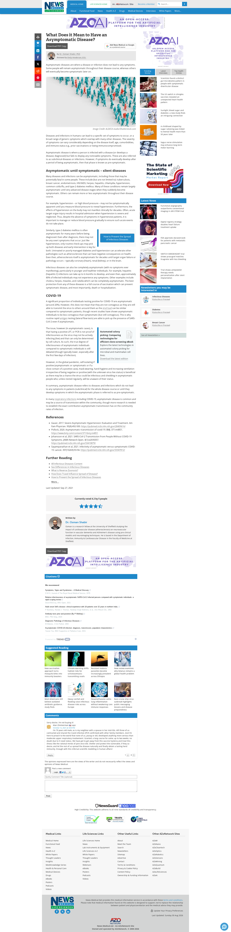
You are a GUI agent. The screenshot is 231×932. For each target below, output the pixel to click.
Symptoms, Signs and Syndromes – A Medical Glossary (67, 590)
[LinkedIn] (38, 50)
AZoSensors (157, 858)
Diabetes (156, 309)
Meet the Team (124, 844)
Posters (49, 882)
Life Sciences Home (98, 4)
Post (48, 796)
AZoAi (154, 875)
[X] (38, 64)
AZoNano (156, 844)
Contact (121, 861)
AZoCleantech (158, 847)
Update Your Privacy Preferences (168, 910)
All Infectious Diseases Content (66, 463)
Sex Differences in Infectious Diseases (70, 467)
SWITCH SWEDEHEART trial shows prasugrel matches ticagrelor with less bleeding (173, 256)
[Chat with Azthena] (224, 927)
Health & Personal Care (56, 868)
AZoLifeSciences (159, 872)
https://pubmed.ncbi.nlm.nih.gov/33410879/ (73, 443)
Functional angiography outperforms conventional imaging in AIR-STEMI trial (172, 208)
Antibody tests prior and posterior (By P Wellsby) (64, 614)
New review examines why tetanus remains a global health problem (124, 671)
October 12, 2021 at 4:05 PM (64, 728)
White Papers (52, 854)
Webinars (87, 865)
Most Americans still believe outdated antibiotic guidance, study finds (54, 703)
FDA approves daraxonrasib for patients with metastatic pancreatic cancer (173, 240)
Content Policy (124, 872)
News (48, 847)
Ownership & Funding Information (133, 875)
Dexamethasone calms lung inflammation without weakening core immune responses (101, 703)
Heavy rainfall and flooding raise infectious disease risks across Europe (78, 703)
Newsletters (123, 851)
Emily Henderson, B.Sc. (76, 57)
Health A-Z (50, 851)
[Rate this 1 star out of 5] (81, 506)
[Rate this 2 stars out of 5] (86, 506)
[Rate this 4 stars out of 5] (95, 506)
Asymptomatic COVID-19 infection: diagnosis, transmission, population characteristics (78, 628)
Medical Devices (53, 872)
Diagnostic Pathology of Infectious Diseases (62, 621)
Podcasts (50, 885)
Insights (49, 861)
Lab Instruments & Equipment (96, 847)
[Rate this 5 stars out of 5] (100, 506)
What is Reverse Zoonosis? (64, 470)
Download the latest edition (114, 358)
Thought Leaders (53, 858)
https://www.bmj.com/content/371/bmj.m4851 (74, 433)
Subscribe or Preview (161, 299)
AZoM (154, 840)
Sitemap (121, 854)
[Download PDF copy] (38, 36)
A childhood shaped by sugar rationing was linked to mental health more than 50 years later (173, 130)
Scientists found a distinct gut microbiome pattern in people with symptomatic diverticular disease (172, 82)
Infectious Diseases (161, 296)
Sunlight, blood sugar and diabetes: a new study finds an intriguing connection (173, 113)
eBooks (49, 879)
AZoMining (157, 861)
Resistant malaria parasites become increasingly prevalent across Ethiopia (101, 672)
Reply (50, 755)
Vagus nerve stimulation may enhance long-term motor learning (171, 145)
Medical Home (76, 4)
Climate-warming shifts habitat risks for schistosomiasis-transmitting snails (78, 672)
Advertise (122, 858)
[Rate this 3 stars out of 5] (91, 506)
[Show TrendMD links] (136, 639)
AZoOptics (156, 851)
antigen (64, 318)
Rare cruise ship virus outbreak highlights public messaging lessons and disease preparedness (124, 704)
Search (121, 847)
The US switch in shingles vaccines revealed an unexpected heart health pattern (172, 98)
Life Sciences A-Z (90, 851)
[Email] (38, 84)
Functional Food (53, 844)
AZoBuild (156, 868)
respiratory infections (65, 399)
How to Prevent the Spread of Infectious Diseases (117, 238)
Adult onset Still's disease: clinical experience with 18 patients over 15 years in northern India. (81, 607)
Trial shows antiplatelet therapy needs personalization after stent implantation (172, 274)
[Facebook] (38, 57)
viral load (107, 308)
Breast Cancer (158, 322)
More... (55, 481)
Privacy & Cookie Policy (128, 868)
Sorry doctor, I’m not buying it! (60, 722)
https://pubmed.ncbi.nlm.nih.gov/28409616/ (103, 426)
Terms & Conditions (126, 865)
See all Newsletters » (150, 335)
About (120, 840)
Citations (51, 576)
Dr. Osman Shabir (76, 522)
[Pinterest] (38, 77)
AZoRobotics (157, 854)
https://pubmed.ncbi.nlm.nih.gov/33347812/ (103, 450)
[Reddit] (38, 70)
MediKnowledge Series (56, 865)
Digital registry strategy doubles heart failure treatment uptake (171, 224)
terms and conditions (172, 900)
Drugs (48, 875)
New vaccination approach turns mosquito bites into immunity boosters (53, 672)
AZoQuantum (158, 865)
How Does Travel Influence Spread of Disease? (74, 473)
